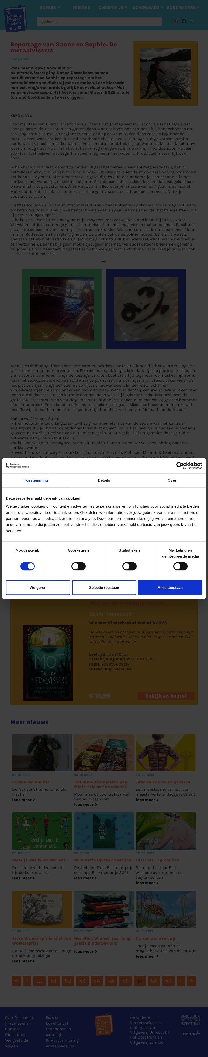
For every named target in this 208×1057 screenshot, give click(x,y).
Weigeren (38, 587)
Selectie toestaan (104, 587)
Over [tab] (172, 480)
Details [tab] (104, 480)
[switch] (78, 566)
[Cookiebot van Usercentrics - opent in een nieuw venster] (180, 465)
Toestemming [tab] (36, 480)
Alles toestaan (170, 587)
